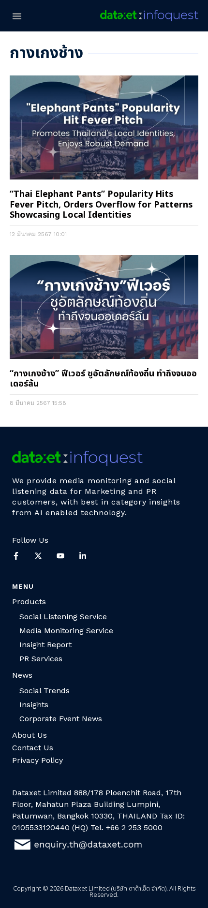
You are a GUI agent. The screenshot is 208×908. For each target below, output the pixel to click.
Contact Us (32, 747)
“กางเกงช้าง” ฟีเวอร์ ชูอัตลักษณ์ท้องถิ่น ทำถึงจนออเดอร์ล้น (103, 379)
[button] (17, 16)
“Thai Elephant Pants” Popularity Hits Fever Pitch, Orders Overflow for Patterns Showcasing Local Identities (101, 205)
